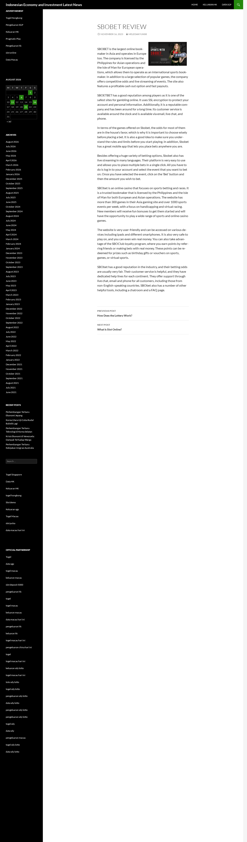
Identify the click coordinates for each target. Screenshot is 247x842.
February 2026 (13, 169)
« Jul (9, 121)
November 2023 (14, 257)
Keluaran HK (12, 31)
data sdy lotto (12, 751)
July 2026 (11, 146)
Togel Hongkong (14, 17)
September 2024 (14, 211)
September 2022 (14, 322)
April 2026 (11, 160)
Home (194, 4)
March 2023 (12, 294)
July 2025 (11, 197)
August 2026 (12, 141)
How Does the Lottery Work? (114, 313)
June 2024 (11, 225)
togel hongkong (13, 495)
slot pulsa (10, 523)
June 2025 (11, 202)
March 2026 (12, 164)
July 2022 (11, 331)
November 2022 (14, 313)
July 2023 (11, 276)
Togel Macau (12, 516)
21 (26, 107)
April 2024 (11, 234)
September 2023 (14, 267)
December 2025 (14, 178)
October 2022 (13, 318)
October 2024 (13, 206)
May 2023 (11, 285)
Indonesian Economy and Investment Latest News (44, 5)
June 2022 (11, 336)
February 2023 (13, 299)
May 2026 (11, 155)
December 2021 (14, 364)
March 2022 (12, 350)
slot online (11, 52)
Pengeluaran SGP (14, 24)
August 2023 (12, 271)
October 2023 (13, 262)
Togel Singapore (14, 474)
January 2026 (13, 174)
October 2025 (13, 183)
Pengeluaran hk (13, 45)
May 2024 (11, 229)
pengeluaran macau (16, 737)
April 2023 (11, 290)
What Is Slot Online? (109, 327)
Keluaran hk (210, 4)
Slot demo (11, 502)
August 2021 (12, 382)
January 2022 (13, 359)
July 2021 (11, 387)
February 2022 (13, 355)
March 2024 (12, 239)
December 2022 (14, 308)
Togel (8, 556)
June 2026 (11, 151)
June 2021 (11, 392)
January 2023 (13, 304)
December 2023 (14, 253)
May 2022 (11, 341)
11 (12, 102)
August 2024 (12, 216)
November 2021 (14, 369)
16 (34, 102)
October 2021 (13, 373)
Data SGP (226, 4)
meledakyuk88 (138, 34)
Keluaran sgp (12, 509)
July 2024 (11, 220)
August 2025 (12, 192)
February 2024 (13, 243)
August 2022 (12, 327)
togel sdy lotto (13, 744)
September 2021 (14, 378)
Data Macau (12, 59)
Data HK (10, 481)
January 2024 (13, 248)
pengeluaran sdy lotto (17, 709)
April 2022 (11, 345)
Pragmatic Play (13, 38)
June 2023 (11, 280)
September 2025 (14, 188)
